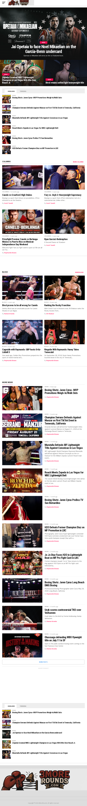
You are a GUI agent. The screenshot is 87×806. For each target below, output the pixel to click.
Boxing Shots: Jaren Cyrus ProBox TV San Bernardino (32, 138)
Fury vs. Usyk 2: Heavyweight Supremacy (62, 195)
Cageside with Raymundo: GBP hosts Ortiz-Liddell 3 (21, 350)
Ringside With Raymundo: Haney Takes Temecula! (61, 350)
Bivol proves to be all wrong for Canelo (20, 305)
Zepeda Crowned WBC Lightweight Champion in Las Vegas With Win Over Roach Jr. (43, 743)
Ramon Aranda (9, 313)
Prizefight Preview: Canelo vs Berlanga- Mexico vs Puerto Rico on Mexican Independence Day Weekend (20, 242)
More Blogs (79, 272)
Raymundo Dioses (10, 253)
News (47, 387)
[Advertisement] (43, 262)
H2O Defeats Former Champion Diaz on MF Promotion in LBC (35, 148)
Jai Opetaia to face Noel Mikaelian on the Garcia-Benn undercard (37, 733)
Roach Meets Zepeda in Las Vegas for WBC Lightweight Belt (35, 128)
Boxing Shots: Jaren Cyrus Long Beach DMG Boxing (64, 584)
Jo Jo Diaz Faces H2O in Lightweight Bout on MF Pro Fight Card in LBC (63, 556)
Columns (5, 192)
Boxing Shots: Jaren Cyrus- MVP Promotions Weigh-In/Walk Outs (37, 97)
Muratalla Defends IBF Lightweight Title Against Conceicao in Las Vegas (40, 118)
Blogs (4, 302)
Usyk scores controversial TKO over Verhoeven (63, 611)
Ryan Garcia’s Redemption (55, 239)
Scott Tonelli (8, 203)
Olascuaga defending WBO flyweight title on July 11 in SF (63, 639)
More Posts (43, 662)
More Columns (78, 162)
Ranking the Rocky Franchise (57, 305)
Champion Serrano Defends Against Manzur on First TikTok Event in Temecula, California (46, 108)
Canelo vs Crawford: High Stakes (17, 195)
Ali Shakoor (50, 313)
